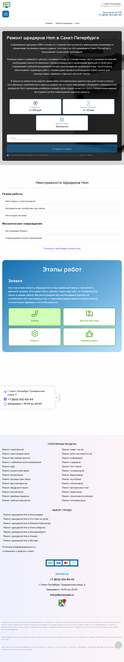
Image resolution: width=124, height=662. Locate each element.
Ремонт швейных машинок (15, 496)
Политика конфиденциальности (19, 547)
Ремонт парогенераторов (15, 453)
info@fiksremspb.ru (62, 595)
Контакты (62, 574)
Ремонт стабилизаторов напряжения (21, 462)
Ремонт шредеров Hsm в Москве (20, 540)
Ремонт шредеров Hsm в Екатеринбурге (24, 532)
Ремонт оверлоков (72, 492)
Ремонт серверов (71, 462)
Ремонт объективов (72, 483)
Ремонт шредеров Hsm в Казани (20, 536)
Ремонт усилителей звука (15, 470)
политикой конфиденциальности (64, 155)
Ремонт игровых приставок (16, 479)
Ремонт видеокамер (72, 475)
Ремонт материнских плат (75, 487)
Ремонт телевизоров (73, 470)
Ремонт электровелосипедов (77, 496)
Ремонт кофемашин (72, 458)
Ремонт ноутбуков (71, 479)
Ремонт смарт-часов (72, 449)
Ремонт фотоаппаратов (14, 483)
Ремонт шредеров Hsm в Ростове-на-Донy (25, 519)
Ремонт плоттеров (71, 466)
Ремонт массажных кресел (16, 458)
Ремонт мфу (8, 466)
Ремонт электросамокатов (16, 500)
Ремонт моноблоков (12, 492)
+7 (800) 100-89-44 (110, 15)
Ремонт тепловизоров (73, 500)
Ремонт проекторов (12, 475)
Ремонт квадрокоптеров (15, 487)
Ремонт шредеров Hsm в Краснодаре (23, 514)
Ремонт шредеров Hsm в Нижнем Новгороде (27, 523)
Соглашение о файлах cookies (18, 551)
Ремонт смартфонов (13, 449)
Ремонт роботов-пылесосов (77, 453)
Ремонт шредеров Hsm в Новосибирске (24, 527)
